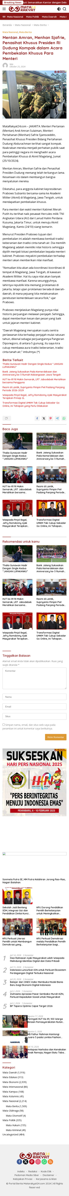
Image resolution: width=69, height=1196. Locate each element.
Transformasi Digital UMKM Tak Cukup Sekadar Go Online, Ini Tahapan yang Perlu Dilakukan (31, 404)
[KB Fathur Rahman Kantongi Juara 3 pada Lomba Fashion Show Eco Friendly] (15, 1036)
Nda (11, 64)
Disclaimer (48, 1175)
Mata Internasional (13, 1086)
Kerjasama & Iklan (46, 1179)
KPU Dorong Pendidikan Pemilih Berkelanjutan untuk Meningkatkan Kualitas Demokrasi (50, 910)
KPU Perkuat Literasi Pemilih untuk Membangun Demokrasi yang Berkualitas (17, 941)
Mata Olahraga (11, 1110)
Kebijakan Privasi (22, 1179)
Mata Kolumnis (11, 1096)
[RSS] (50, 1162)
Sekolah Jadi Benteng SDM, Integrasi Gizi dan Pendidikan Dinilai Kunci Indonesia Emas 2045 (15, 910)
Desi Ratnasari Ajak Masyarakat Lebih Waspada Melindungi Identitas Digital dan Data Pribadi (37, 959)
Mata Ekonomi (10, 1082)
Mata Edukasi (10, 1077)
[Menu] (5, 9)
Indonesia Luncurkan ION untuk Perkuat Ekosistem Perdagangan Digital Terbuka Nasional (38, 971)
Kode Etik (46, 1171)
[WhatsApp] (44, 1162)
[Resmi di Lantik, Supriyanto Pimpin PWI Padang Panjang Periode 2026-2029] (51, 474)
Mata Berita (25, 32)
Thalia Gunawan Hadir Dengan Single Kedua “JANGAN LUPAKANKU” (33, 365)
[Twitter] (25, 1162)
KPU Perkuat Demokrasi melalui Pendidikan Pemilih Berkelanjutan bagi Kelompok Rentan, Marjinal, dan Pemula (51, 941)
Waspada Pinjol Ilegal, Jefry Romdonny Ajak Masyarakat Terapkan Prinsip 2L (34, 397)
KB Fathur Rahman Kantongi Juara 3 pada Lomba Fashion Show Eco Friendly (44, 1036)
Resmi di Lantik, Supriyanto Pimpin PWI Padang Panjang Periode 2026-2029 (34, 389)
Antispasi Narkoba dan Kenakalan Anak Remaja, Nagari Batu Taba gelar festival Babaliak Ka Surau (47, 1051)
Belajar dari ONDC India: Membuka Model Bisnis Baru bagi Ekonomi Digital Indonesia (36, 984)
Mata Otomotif (14, 1115)
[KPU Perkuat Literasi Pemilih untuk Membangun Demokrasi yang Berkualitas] (17, 926)
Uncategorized (10, 1134)
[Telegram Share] (57, 418)
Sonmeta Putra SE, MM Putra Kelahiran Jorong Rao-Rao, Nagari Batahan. (34, 881)
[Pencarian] (64, 9)
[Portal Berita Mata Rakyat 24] (22, 9)
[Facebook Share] (37, 418)
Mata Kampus (10, 1091)
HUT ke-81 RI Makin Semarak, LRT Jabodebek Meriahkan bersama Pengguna (34, 381)
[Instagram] (38, 1162)
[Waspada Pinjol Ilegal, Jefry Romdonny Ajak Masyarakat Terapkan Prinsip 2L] (17, 508)
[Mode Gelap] (59, 9)
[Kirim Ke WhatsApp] (63, 418)
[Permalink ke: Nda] (5, 65)
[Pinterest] (31, 1162)
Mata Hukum (13, 1125)
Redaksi (32, 1171)
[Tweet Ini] (43, 418)
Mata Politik (9, 1120)
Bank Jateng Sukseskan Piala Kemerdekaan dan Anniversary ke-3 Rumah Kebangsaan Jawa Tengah (32, 373)
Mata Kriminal (13, 1130)
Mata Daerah (10, 1072)
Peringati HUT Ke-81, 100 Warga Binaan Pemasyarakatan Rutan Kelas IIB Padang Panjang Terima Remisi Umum (46, 1020)
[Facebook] (19, 1162)
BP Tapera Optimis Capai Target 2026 (31, 1006)
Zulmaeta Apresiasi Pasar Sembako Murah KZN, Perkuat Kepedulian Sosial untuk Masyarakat (37, 995)
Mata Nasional (10, 32)
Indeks (21, 1171)
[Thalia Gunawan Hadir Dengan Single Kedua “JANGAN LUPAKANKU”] (17, 441)
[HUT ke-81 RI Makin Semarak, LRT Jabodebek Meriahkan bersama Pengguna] (17, 474)
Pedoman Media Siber (27, 1175)
